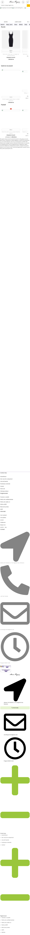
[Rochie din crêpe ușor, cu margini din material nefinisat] (11, 39)
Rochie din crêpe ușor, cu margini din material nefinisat (11, 55)
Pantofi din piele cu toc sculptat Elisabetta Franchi (11, 132)
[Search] (23, 2)
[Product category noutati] (6, 15)
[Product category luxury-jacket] (18, 15)
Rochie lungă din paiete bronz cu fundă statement (10, 99)
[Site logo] (14, 2)
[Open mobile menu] (2, 2)
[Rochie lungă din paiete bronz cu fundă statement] (11, 82)
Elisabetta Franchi (11, 57)
